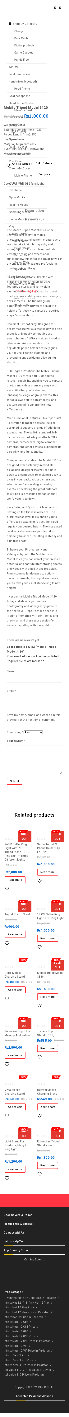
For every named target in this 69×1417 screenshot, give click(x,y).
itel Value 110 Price (39, 1369)
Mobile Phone (23, 175)
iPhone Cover (17, 132)
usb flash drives (24, 298)
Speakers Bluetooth (22, 284)
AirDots (14, 66)
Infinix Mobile (17, 182)
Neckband (20, 241)
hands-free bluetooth (23, 81)
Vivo (12, 226)
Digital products (24, 45)
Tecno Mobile (17, 219)
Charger (19, 31)
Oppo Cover (16, 139)
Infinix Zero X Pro (15, 1355)
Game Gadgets (24, 52)
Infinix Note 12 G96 (16, 1331)
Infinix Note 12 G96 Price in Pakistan (27, 1341)
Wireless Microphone (27, 305)
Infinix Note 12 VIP (16, 1345)
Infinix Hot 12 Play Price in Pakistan (26, 1312)
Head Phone (22, 88)
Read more (15, 879)
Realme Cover (18, 146)
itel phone (15, 190)
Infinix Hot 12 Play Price (19, 1307)
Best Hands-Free (20, 74)
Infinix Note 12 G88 (16, 1321)
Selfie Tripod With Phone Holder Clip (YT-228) (63, 106)
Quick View (24, 887)
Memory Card (23, 110)
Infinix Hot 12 (12, 1302)
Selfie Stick (21, 255)
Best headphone (19, 95)
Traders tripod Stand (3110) (58, 106)
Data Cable (21, 38)
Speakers (20, 269)
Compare (16, 887)
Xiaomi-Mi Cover (19, 168)
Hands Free (21, 59)
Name (12, 671)
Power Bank (22, 248)
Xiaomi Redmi (18, 233)
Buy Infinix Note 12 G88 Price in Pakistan (30, 1297)
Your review (16, 740)
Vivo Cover (16, 161)
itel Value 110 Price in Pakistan (24, 1374)
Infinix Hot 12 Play (38, 1302)
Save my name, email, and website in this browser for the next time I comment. (33, 717)
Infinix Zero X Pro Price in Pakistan (26, 1365)
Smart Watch (22, 262)
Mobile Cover (22, 117)
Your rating (15, 732)
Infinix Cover (17, 124)
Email (11, 690)
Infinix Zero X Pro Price (19, 1360)
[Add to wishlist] (8, 887)
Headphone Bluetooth (23, 103)
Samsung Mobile (20, 212)
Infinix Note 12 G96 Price (20, 1336)
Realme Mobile (18, 204)
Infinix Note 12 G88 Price (20, 1326)
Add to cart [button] (15, 989)
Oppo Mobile (17, 197)
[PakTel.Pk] (13, 9)
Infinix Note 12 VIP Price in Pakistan (27, 1350)
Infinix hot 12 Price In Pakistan (23, 1317)
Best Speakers (18, 276)
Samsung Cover (19, 153)
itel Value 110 (12, 1369)
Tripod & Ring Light (26, 291)
